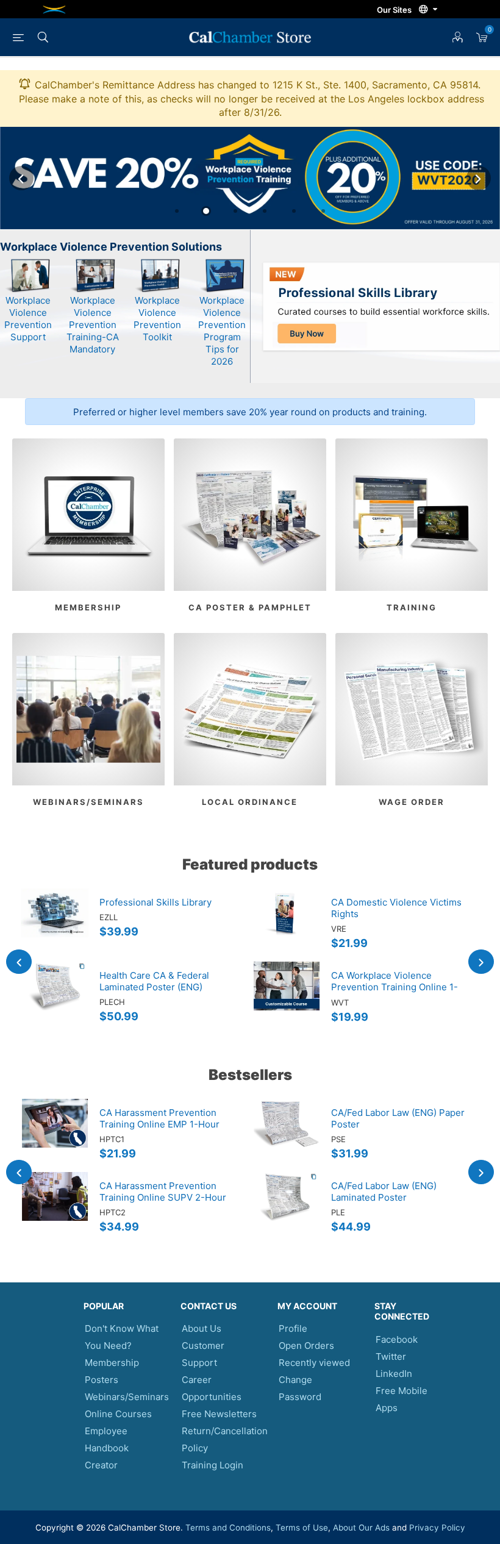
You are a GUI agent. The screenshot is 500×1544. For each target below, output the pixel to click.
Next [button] (478, 178)
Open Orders (306, 1345)
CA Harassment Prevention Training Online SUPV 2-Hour (162, 1191)
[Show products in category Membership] (88, 514)
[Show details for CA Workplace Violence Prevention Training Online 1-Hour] (286, 998)
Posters (101, 1379)
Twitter (391, 1356)
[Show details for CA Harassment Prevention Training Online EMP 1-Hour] (54, 1135)
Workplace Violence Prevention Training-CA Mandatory (92, 325)
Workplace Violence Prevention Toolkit (157, 319)
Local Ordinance (250, 802)
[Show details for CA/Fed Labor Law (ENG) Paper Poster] (286, 1135)
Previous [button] (21, 178)
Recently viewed (314, 1362)
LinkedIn (394, 1373)
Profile (293, 1328)
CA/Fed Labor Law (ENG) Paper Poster (398, 1118)
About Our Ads (361, 1527)
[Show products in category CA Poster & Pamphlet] (250, 514)
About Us (201, 1328)
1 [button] (177, 211)
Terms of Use (302, 1527)
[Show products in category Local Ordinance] (250, 709)
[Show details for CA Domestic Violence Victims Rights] (286, 925)
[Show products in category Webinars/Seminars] (88, 709)
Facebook (397, 1339)
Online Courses (118, 1414)
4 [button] (264, 211)
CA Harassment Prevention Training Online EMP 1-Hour (159, 1118)
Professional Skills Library (155, 902)
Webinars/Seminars (88, 802)
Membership (88, 607)
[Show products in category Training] (411, 514)
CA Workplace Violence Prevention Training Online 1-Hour (394, 987)
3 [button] (235, 211)
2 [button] (206, 211)
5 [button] (294, 211)
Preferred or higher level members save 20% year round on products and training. (250, 412)
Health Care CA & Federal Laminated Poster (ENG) (154, 981)
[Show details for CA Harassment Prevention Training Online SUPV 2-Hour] (54, 1208)
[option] (250, 178)
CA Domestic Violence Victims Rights (396, 908)
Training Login (212, 1465)
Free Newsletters (219, 1414)
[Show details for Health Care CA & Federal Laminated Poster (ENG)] (54, 998)
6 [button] (323, 211)
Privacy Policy (437, 1527)
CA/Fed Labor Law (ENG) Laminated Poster (384, 1191)
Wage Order (412, 802)
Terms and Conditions (228, 1527)
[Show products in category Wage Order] (411, 709)
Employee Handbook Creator (107, 1448)
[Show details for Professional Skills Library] (54, 925)
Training (412, 607)
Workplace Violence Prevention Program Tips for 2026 (222, 331)
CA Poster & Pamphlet (250, 607)
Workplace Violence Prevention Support (28, 319)
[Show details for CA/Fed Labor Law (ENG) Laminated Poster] (286, 1208)
